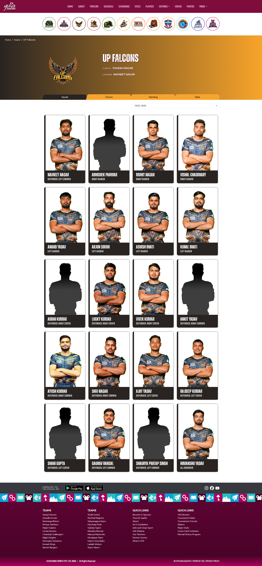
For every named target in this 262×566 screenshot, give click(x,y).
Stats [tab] (197, 97)
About (136, 521)
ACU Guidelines (140, 524)
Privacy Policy (212, 561)
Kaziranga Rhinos (51, 521)
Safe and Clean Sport (143, 527)
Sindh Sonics (94, 514)
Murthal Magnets (96, 518)
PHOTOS (190, 6)
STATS (137, 6)
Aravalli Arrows (50, 518)
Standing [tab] (153, 97)
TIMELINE (94, 6)
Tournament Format (187, 521)
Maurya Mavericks (96, 534)
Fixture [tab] (109, 97)
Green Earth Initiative (188, 531)
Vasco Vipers (94, 547)
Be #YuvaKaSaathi (182, 561)
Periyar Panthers (50, 524)
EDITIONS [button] (163, 6)
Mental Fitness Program (189, 534)
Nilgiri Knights (49, 537)
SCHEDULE (108, 6)
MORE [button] (202, 6)
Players (181, 524)
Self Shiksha (138, 531)
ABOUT (81, 6)
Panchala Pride (95, 524)
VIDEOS (178, 6)
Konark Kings (49, 544)
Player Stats (183, 527)
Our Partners (139, 534)
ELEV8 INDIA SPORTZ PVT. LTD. (59, 561)
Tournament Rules (186, 518)
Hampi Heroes (49, 514)
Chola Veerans (49, 531)
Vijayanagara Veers (97, 521)
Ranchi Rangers (50, 547)
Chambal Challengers (53, 534)
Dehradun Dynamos (52, 541)
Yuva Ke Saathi (140, 518)
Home (8, 40)
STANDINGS (124, 6)
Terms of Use (198, 561)
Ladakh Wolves (95, 544)
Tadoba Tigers (94, 527)
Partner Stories (140, 537)
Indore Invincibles (96, 541)
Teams (17, 40)
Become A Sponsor (142, 514)
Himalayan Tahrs (95, 537)
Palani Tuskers (49, 527)
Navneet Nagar (124, 74)
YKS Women (184, 514)
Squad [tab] (64, 97)
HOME (70, 6)
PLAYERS (150, 6)
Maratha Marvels (95, 531)
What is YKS (138, 541)
